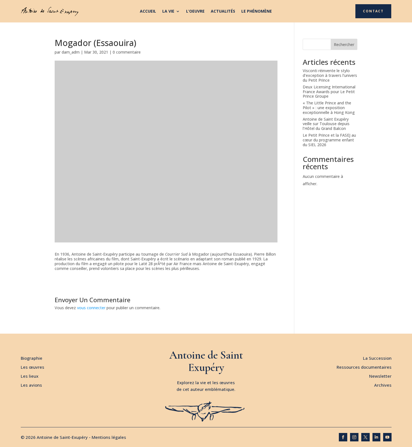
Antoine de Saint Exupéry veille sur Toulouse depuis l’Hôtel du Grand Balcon (326, 123)
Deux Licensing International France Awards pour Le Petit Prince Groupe (329, 91)
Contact (373, 11)
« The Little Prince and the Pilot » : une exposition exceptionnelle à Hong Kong (329, 107)
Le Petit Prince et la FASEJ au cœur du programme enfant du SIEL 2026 (329, 139)
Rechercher (344, 44)
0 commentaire (127, 52)
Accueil (148, 11)
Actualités (223, 11)
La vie (168, 11)
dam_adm (71, 52)
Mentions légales (109, 437)
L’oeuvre (195, 11)
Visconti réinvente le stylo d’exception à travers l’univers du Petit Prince (330, 75)
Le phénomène (256, 11)
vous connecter (91, 307)
